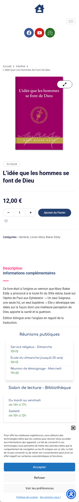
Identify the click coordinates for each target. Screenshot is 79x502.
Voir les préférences (40, 488)
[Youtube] (39, 33)
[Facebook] (29, 33)
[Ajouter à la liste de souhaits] (6, 221)
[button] (73, 428)
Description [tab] (12, 268)
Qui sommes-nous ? (50, 497)
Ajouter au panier (54, 212)
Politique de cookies (27, 497)
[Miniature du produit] (64, 84)
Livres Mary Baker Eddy (45, 237)
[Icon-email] (50, 33)
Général (20, 66)
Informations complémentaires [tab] (29, 273)
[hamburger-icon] (71, 21)
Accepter (39, 467)
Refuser (39, 477)
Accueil (7, 66)
